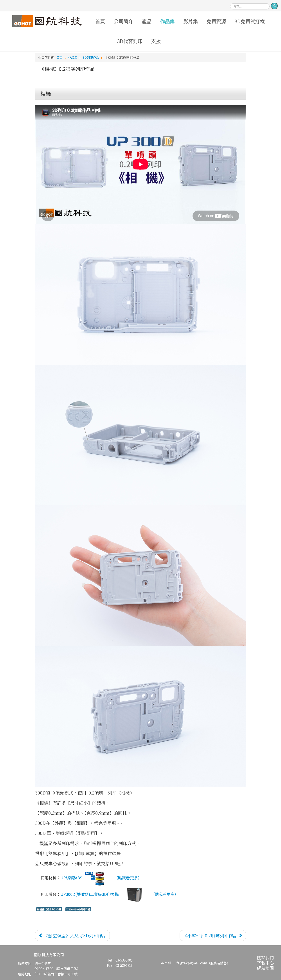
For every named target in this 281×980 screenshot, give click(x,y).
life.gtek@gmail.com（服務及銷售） (202, 962)
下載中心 (265, 962)
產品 (146, 21)
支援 (156, 40)
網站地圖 (265, 968)
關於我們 (265, 957)
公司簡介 (123, 21)
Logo (47, 21)
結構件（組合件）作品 (49, 909)
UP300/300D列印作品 (78, 909)
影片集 (190, 21)
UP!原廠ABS (71, 877)
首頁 (100, 21)
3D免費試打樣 (250, 21)
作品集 (167, 21)
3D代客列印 (129, 40)
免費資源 (216, 21)
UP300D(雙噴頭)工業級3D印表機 (89, 894)
